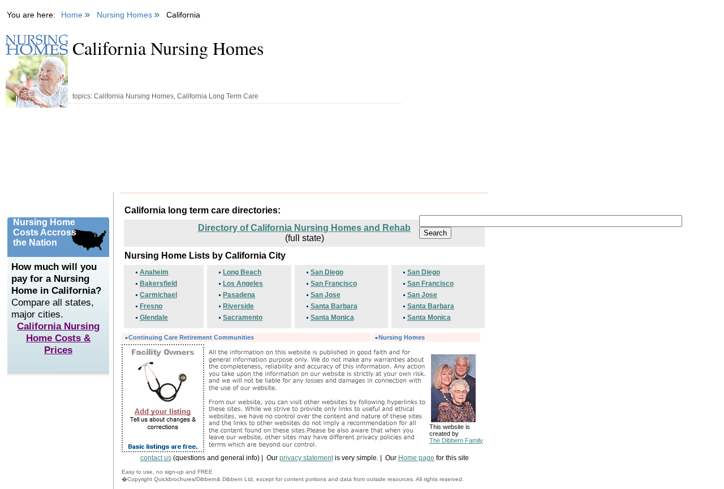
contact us (155, 458)
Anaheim (154, 272)
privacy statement (306, 458)
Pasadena (239, 295)
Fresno (151, 306)
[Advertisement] (240, 153)
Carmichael (158, 295)
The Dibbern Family (456, 440)
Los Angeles (243, 284)
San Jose (326, 295)
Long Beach (242, 272)
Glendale (154, 317)
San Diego (327, 272)
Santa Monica (332, 317)
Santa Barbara (334, 306)
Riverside (238, 306)
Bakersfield (158, 284)
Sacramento (242, 317)
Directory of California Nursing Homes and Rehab (304, 228)
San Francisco (334, 284)
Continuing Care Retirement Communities (191, 337)
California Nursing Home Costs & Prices (58, 337)
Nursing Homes (401, 337)
